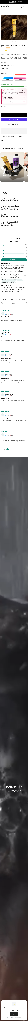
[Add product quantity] (7, 109)
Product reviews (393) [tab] (7, 299)
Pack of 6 (8, 79)
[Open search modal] (19, 6)
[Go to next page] (23, 449)
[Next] (25, 2)
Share (4, 140)
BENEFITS (13, 148)
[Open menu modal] (25, 6)
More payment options (14, 124)
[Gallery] (14, 28)
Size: (5, 73)
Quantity (3, 106)
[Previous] (2, 2)
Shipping (10, 136)
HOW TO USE (6, 148)
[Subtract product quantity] (2, 109)
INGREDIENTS (21, 148)
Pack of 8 (20, 79)
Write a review (14, 259)
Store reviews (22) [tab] (20, 299)
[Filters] (6, 303)
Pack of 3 (20, 75)
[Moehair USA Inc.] (5, 6)
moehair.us (17, 2)
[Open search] (2, 303)
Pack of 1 (7, 75)
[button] (14, 245)
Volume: (7, 65)
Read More (3, 62)
